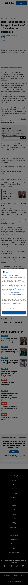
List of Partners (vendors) (8, 304)
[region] (14, 292)
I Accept (14, 312)
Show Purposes (14, 308)
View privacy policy (15, 292)
